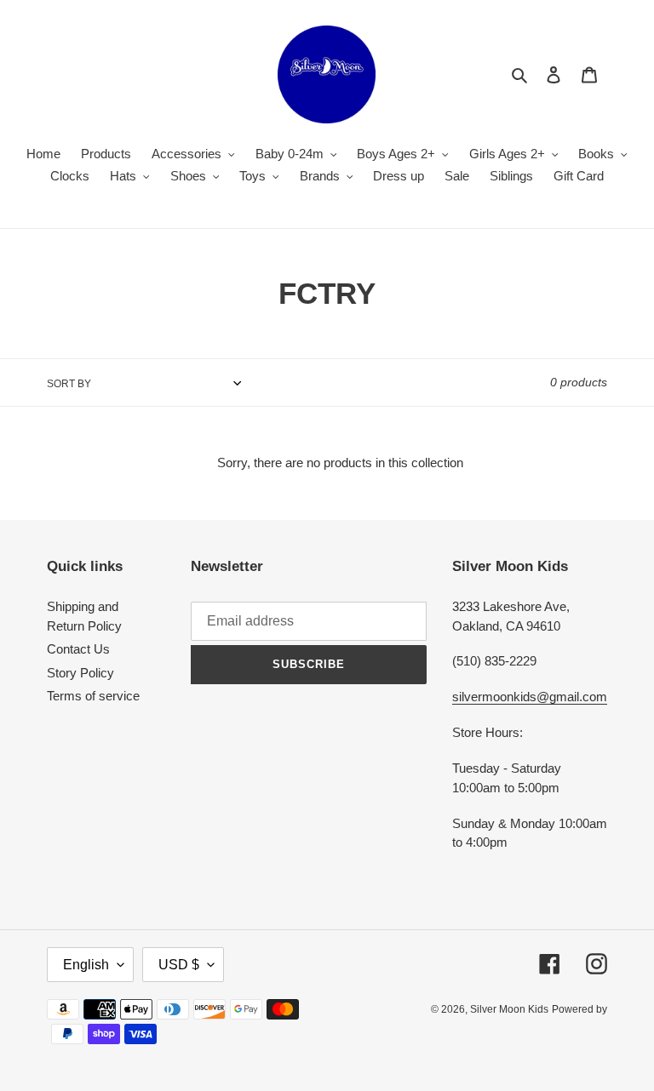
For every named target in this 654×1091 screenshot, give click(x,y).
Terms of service (93, 695)
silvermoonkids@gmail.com (529, 696)
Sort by (69, 384)
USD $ (178, 964)
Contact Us (78, 649)
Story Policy (80, 672)
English (86, 964)
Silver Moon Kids (509, 1009)
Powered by (579, 1009)
